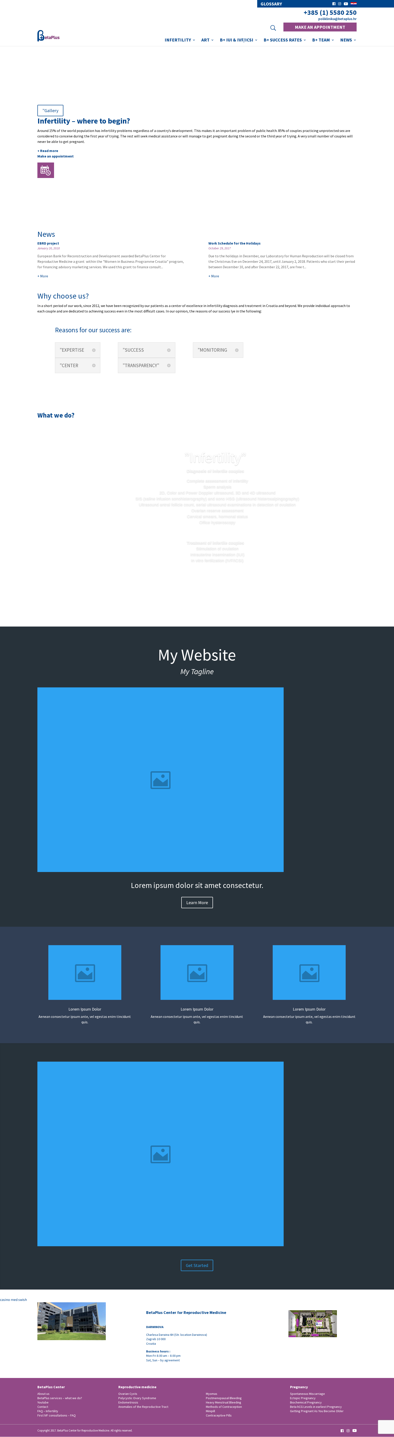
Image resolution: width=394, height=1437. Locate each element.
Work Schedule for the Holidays (234, 243)
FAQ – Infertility (47, 1411)
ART (205, 40)
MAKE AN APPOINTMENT (320, 27)
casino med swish (13, 1299)
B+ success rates (283, 40)
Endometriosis (128, 1402)
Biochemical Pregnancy (306, 1402)
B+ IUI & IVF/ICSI (236, 40)
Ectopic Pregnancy (303, 1398)
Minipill (210, 1411)
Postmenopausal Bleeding (224, 1398)
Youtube (43, 1402)
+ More (42, 276)
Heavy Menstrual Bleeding (223, 1402)
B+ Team (321, 40)
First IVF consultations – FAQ (56, 1415)
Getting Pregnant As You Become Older (317, 1411)
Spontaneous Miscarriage (307, 1394)
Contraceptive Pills (219, 1415)
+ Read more (47, 150)
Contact (42, 1407)
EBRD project (48, 243)
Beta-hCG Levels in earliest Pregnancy (316, 1407)
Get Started (197, 1265)
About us (43, 1394)
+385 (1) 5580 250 (330, 12)
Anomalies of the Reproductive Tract (143, 1407)
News (346, 40)
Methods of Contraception (224, 1407)
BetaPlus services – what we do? (59, 1398)
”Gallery (50, 110)
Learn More (197, 902)
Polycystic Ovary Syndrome (137, 1398)
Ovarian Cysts (127, 1394)
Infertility (178, 40)
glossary (271, 4)
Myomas (211, 1394)
